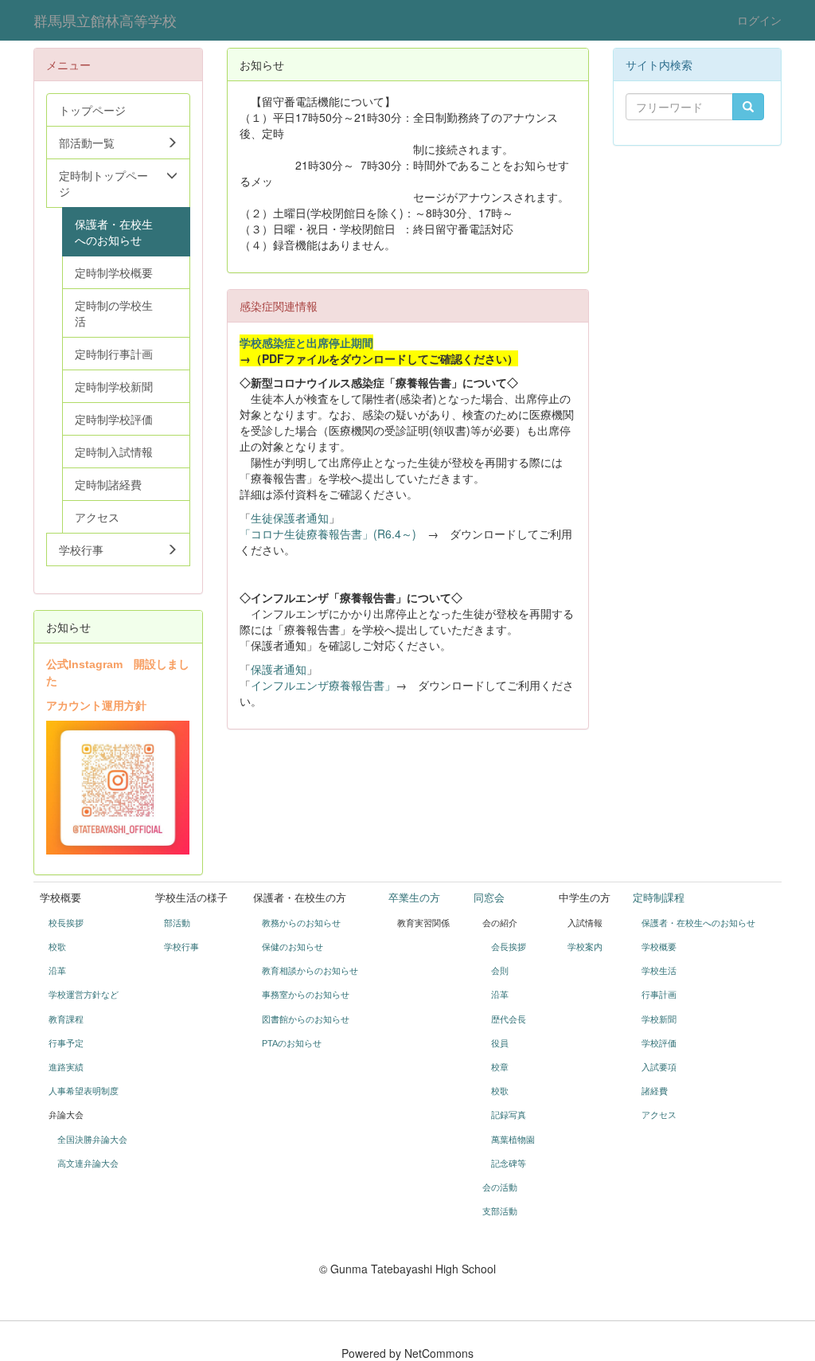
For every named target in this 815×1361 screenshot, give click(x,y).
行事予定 (66, 1043)
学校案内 (584, 947)
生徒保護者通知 (290, 518)
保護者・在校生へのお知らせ (698, 923)
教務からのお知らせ (301, 923)
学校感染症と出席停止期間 (306, 342)
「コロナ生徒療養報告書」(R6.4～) (328, 534)
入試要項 (659, 1067)
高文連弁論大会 (88, 1163)
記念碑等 (508, 1163)
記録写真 (508, 1115)
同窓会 (489, 898)
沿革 (57, 971)
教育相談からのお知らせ (310, 971)
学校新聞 (659, 1019)
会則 (500, 971)
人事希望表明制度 (84, 1091)
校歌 (57, 947)
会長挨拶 (508, 947)
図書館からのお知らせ (305, 1019)
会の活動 (499, 1187)
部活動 (177, 923)
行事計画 (659, 994)
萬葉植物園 (513, 1139)
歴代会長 (508, 1019)
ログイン (759, 20)
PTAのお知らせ (293, 1043)
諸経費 (654, 1091)
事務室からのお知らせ (305, 994)
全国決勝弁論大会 (92, 1139)
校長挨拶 (66, 923)
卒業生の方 (414, 898)
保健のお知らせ (292, 947)
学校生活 (659, 971)
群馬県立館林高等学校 (105, 20)
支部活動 (499, 1211)
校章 (500, 1067)
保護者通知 (278, 669)
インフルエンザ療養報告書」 (323, 685)
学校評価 (659, 1043)
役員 (500, 1043)
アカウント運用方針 (96, 705)
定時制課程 (658, 898)
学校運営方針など (84, 994)
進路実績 (66, 1067)
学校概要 (659, 947)
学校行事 (181, 947)
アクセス (659, 1115)
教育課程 (66, 1019)
